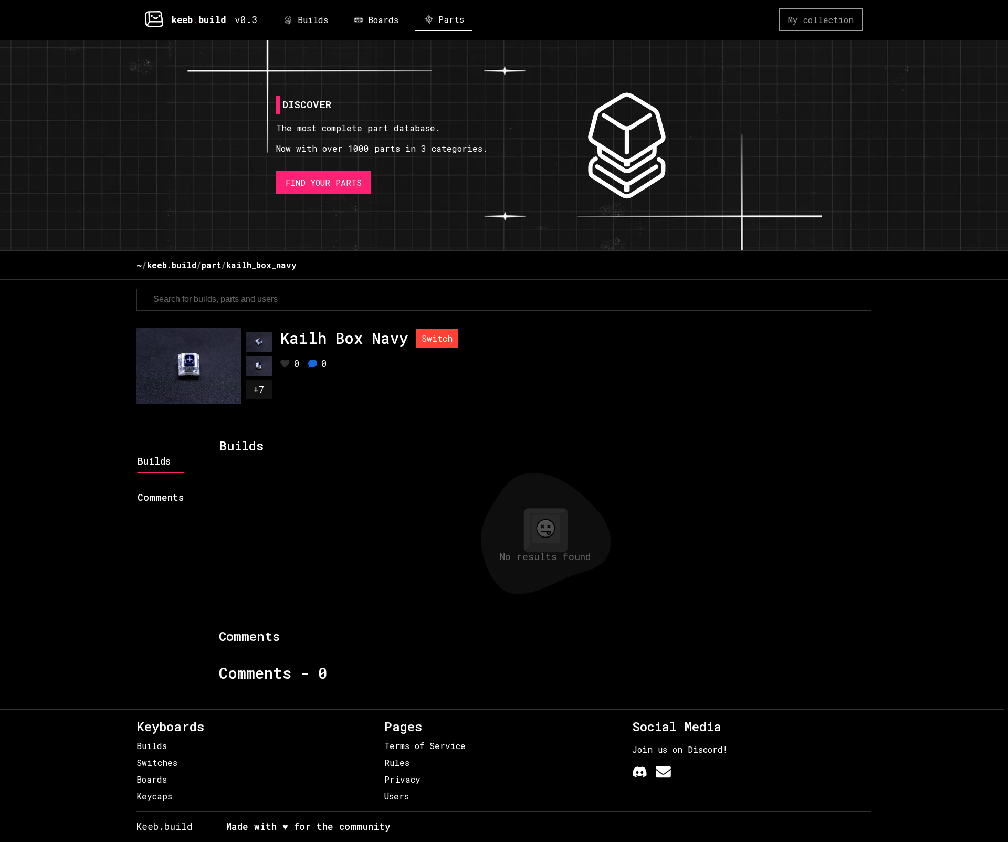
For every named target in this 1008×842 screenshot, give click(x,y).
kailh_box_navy (261, 264)
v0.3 (246, 20)
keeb (182, 20)
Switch (437, 338)
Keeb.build (164, 826)
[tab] (160, 463)
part (211, 264)
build (212, 20)
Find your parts (324, 182)
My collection (821, 19)
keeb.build (171, 264)
